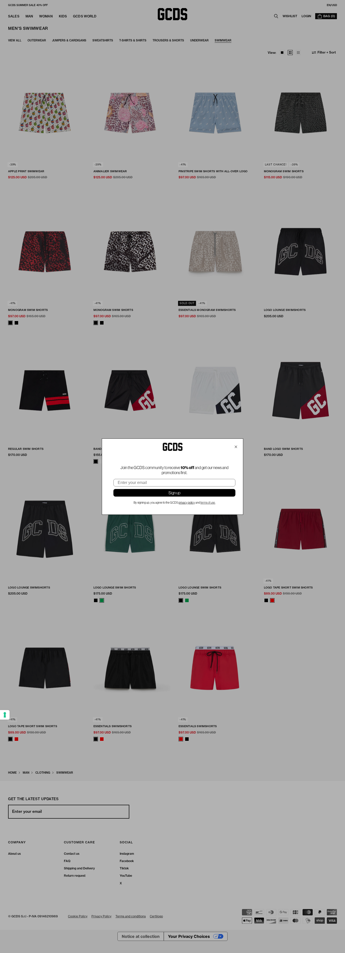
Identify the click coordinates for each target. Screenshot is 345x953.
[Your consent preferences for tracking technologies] (5, 715)
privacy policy (187, 502)
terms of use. (208, 502)
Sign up (174, 493)
